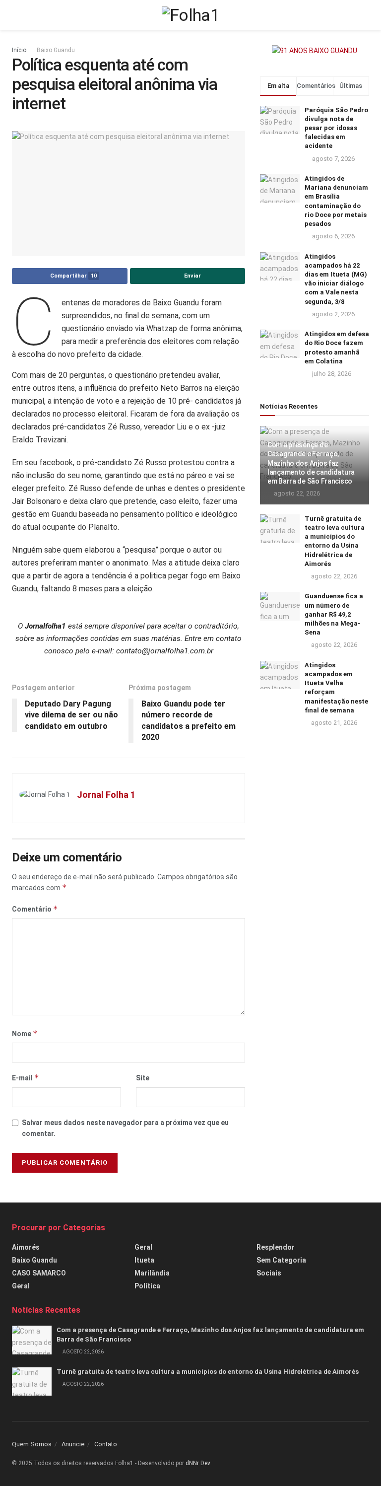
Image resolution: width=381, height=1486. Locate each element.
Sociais (268, 1273)
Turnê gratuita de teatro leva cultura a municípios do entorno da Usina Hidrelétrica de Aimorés (208, 1371)
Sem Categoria (281, 1260)
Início (19, 50)
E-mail (25, 1077)
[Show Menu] (16, 15)
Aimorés (26, 1247)
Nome (25, 1033)
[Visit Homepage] (190, 14)
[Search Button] (365, 15)
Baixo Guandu (56, 50)
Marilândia (152, 1273)
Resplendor (275, 1247)
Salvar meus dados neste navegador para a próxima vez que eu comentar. (125, 1128)
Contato (105, 1444)
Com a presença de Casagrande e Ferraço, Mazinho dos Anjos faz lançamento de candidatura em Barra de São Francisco (311, 463)
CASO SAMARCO (39, 1273)
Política (147, 1286)
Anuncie (73, 1444)
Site (142, 1078)
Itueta (144, 1260)
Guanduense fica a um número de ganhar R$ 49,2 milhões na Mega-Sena (334, 614)
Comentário (35, 909)
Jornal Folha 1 (106, 794)
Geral (21, 1286)
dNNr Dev (198, 1463)
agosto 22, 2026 (296, 493)
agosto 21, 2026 (333, 722)
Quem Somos (32, 1444)
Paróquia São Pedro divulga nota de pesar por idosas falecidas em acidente (336, 128)
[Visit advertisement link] (314, 51)
